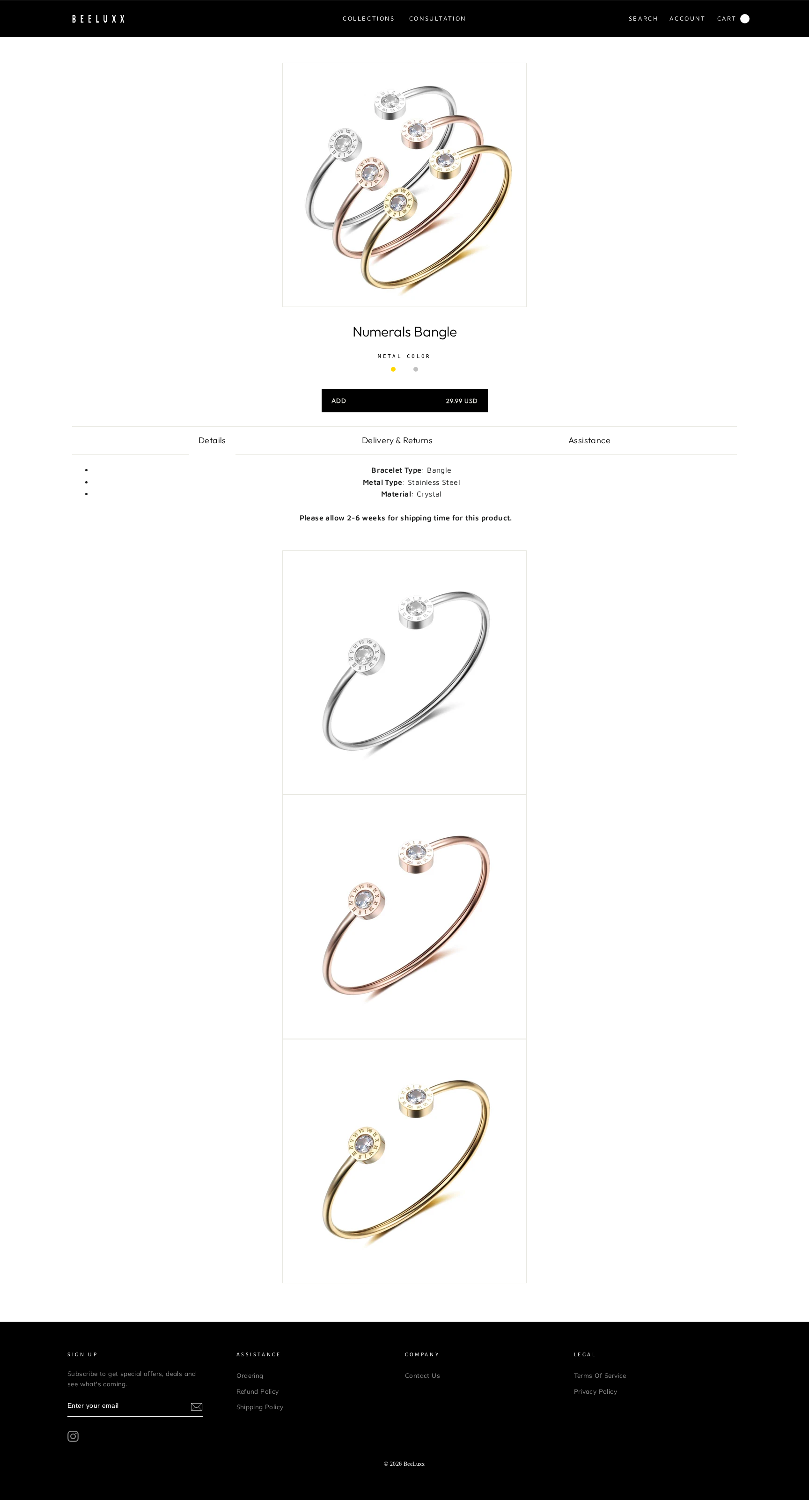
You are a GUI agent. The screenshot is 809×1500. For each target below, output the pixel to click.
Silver (415, 369)
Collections (369, 18)
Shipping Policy (260, 1407)
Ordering (250, 1375)
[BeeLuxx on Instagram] (73, 1436)
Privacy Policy (596, 1391)
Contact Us (422, 1375)
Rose (404, 369)
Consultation (437, 18)
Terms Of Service (600, 1375)
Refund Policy (257, 1391)
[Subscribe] (197, 1406)
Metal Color (404, 356)
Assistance (589, 440)
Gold (393, 369)
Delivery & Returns (397, 440)
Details (212, 440)
